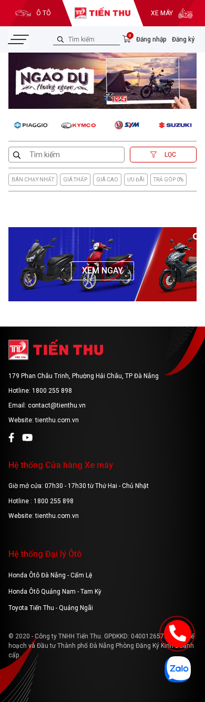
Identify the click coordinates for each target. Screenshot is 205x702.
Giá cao (107, 179)
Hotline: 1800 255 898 (40, 390)
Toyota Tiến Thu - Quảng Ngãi (50, 608)
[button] (99, 99)
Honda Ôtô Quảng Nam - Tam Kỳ (54, 591)
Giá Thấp (75, 179)
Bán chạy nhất (33, 179)
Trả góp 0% (168, 179)
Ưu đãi (136, 179)
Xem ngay (102, 271)
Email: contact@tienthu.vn (47, 405)
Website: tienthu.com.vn (43, 420)
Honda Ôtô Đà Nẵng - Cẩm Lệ (50, 575)
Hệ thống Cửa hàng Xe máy (60, 465)
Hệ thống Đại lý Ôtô (45, 554)
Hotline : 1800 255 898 (41, 501)
